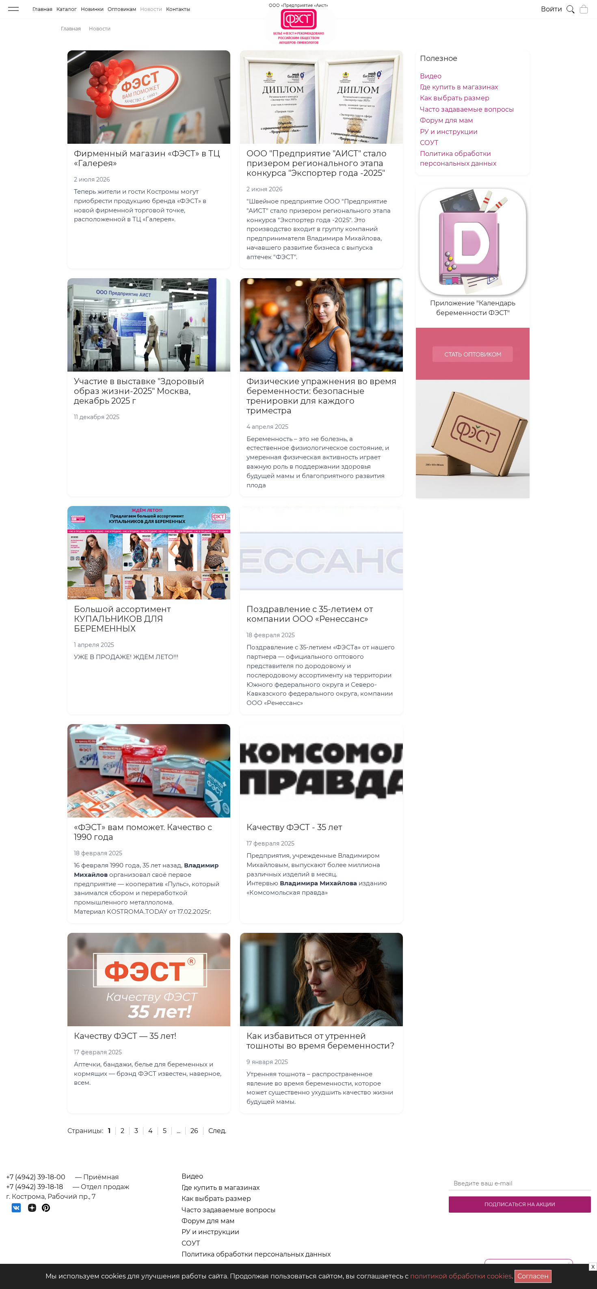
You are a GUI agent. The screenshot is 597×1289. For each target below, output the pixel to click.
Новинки (92, 9)
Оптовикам (122, 9)
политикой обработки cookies (461, 1276)
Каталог (66, 9)
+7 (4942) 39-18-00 (35, 1177)
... (178, 1131)
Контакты (178, 9)
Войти (551, 9)
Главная (42, 9)
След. (217, 1131)
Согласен (534, 1275)
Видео (430, 76)
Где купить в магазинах (459, 87)
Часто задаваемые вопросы (467, 109)
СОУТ (429, 143)
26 (194, 1131)
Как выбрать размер (454, 98)
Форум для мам (446, 120)
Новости (151, 9)
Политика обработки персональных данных (256, 1254)
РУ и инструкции (449, 132)
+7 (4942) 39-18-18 (34, 1187)
